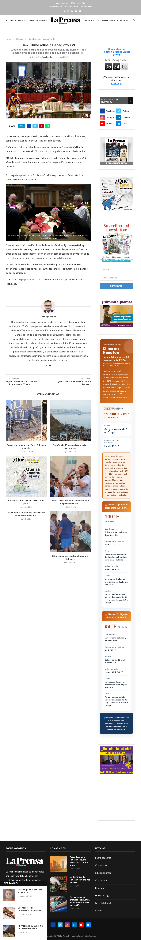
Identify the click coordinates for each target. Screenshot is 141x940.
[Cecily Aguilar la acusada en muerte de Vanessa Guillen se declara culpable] (9, 895)
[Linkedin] (72, 11)
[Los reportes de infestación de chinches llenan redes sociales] (9, 913)
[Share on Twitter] (35, 126)
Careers (99, 910)
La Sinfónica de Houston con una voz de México (80, 880)
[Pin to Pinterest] (41, 126)
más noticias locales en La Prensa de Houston (117, 727)
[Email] (80, 11)
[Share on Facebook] (29, 126)
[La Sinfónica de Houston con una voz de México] (58, 884)
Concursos (100, 888)
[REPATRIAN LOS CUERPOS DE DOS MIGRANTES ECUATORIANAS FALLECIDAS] (9, 931)
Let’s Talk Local (103, 903)
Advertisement (71, 7)
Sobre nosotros (103, 857)
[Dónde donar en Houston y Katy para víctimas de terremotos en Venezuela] (70, 531)
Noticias (10, 20)
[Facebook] (60, 11)
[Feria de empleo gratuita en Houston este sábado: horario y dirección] (58, 904)
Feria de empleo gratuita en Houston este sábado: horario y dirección (80, 901)
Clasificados (123, 20)
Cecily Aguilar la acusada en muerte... (30, 891)
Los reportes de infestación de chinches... (30, 909)
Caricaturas (101, 880)
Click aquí (116, 83)
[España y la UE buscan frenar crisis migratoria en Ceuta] (70, 420)
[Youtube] (76, 11)
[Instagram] (68, 11)
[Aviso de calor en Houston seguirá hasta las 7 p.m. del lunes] (58, 864)
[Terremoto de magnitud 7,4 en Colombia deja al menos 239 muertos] (26, 420)
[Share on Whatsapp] (47, 126)
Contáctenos (87, 7)
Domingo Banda (45, 57)
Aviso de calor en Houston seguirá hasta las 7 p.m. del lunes (79, 861)
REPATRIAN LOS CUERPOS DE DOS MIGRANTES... (30, 927)
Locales (22, 20)
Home (8, 39)
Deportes (89, 20)
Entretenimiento (37, 20)
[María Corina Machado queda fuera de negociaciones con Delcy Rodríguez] (70, 476)
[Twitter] (64, 11)
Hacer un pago (102, 895)
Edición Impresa (55, 7)
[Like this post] (22, 126)
